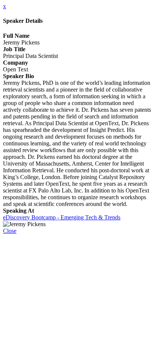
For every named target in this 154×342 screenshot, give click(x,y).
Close (9, 231)
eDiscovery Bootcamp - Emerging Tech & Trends (61, 217)
